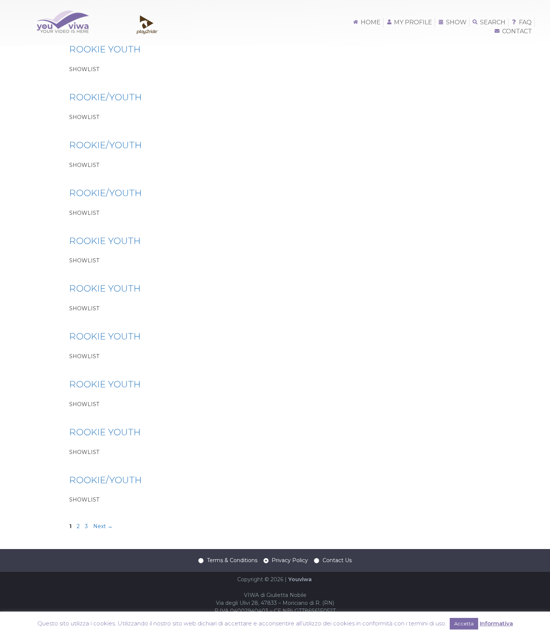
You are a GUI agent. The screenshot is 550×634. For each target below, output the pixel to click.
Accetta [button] (464, 624)
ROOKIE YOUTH (105, 49)
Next (103, 526)
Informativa (496, 623)
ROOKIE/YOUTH (105, 97)
